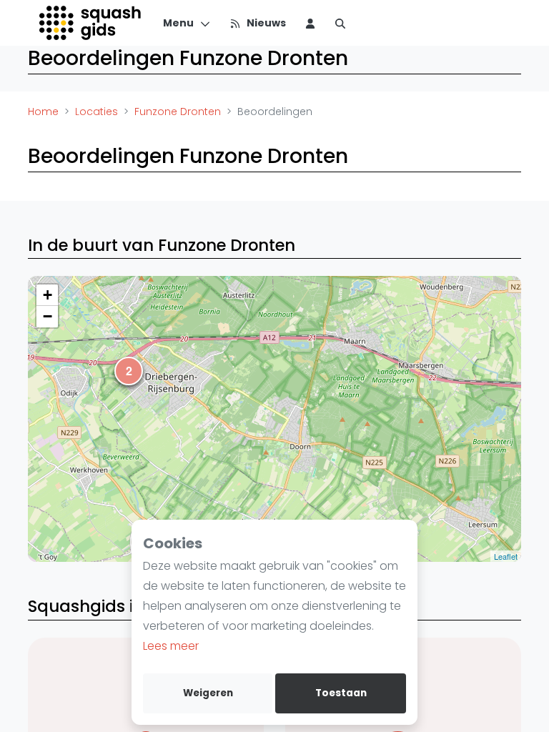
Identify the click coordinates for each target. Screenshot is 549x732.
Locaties (96, 111)
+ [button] (47, 295)
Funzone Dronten (177, 111)
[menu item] (310, 23)
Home (43, 111)
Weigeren (208, 693)
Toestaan (341, 693)
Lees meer (171, 646)
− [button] (47, 316)
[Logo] (91, 23)
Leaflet (506, 556)
